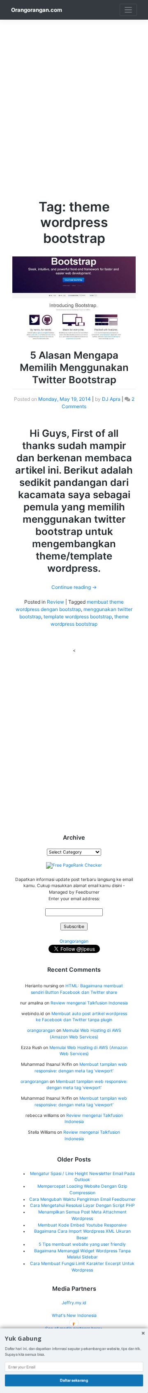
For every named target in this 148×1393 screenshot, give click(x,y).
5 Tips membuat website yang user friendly (82, 1244)
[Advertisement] (74, 93)
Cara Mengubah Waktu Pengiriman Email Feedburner (82, 1199)
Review (55, 602)
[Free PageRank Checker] (74, 865)
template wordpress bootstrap (78, 616)
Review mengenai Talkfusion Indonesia (89, 1003)
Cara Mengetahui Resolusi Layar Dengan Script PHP (82, 1205)
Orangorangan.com (36, 10)
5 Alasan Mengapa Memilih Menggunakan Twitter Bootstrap (74, 367)
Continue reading (74, 587)
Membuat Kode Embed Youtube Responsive (82, 1225)
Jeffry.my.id (74, 1302)
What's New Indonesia (74, 1315)
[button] (74, 1339)
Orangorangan (74, 941)
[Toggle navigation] (128, 10)
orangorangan (41, 1030)
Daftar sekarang (74, 1380)
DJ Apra (111, 399)
